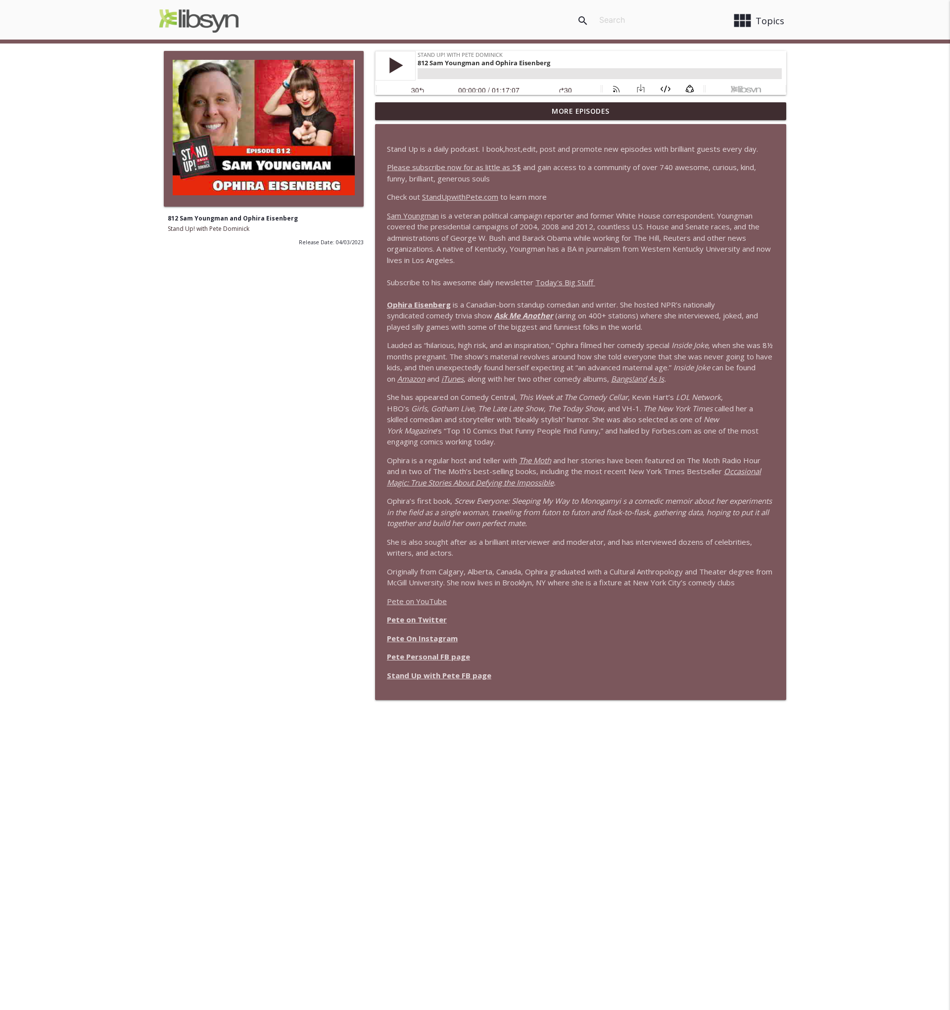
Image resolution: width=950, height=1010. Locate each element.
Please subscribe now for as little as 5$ (454, 167)
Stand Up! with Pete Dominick (208, 228)
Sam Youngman (413, 215)
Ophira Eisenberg (419, 304)
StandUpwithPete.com (460, 197)
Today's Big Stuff (565, 282)
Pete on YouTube (417, 601)
